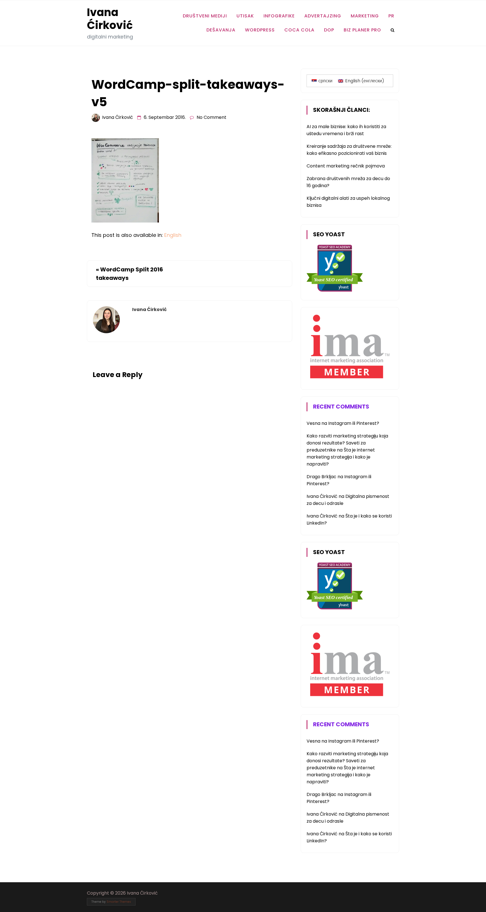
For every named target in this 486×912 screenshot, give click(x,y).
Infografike (279, 16)
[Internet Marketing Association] (349, 379)
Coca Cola (299, 30)
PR (391, 16)
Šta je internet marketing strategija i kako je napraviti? (341, 457)
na (317, 423)
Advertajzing (322, 16)
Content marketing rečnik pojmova (346, 166)
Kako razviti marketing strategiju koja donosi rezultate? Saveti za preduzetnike (347, 443)
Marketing (365, 16)
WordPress (260, 30)
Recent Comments (341, 406)
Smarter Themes (119, 902)
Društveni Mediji (205, 16)
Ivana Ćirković (110, 19)
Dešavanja (220, 30)
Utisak (245, 16)
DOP (329, 30)
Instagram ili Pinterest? (353, 423)
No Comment (211, 117)
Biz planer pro (362, 30)
